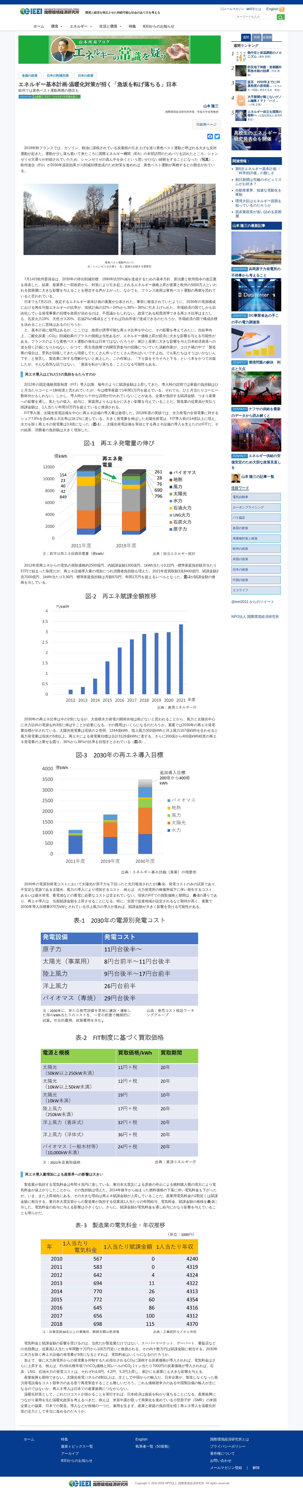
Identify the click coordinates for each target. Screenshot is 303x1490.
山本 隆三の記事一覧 (257, 476)
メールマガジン (234, 9)
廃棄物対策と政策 (245, 538)
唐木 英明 (264, 56)
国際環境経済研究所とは (229, 1439)
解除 (256, 1468)
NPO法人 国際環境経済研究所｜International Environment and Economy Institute (50, 12)
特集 (132, 26)
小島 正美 (255, 104)
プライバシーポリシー (228, 1446)
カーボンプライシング (248, 507)
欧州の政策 (240, 548)
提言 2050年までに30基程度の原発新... (264, 83)
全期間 (267, 37)
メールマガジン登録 (226, 1468)
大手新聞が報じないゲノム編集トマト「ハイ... (265, 98)
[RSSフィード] (282, 9)
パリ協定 (239, 517)
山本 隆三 (210, 106)
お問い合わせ (220, 1460)
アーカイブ (70, 1453)
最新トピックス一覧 (77, 1446)
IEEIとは (255, 9)
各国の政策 (29, 75)
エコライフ (240, 590)
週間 (246, 37)
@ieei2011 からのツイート (252, 602)
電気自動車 (240, 497)
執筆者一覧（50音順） (153, 1446)
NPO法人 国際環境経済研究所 (255, 617)
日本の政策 (85, 75)
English (272, 9)
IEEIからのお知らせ (158, 26)
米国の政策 (240, 559)
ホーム (38, 26)
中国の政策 (240, 580)
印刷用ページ (206, 124)
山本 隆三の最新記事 (248, 225)
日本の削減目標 (58, 75)
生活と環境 (108, 26)
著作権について (222, 1453)
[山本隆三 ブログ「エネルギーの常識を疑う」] (119, 50)
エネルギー (79, 26)
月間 (257, 37)
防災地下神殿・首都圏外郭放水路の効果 (265, 69)
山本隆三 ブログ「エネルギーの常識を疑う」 (56, 96)
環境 (54, 26)
